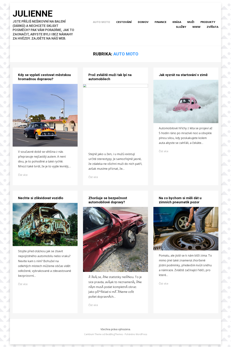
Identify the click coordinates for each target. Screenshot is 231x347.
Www (196, 27)
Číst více (23, 175)
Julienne (33, 13)
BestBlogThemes (114, 334)
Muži (190, 22)
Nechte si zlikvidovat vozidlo (40, 198)
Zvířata (212, 27)
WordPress (141, 334)
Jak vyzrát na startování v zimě (183, 75)
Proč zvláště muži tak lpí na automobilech (110, 77)
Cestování (124, 22)
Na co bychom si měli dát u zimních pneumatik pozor (180, 200)
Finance (160, 22)
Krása (177, 22)
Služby (181, 27)
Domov (143, 22)
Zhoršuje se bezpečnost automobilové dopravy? (107, 200)
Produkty (208, 22)
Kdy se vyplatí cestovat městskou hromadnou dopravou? (44, 77)
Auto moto (101, 22)
